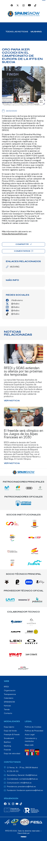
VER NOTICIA (12, 400)
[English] (32, 750)
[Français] (27, 753)
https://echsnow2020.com (14, 233)
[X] (18, 6)
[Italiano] (32, 753)
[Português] (37, 753)
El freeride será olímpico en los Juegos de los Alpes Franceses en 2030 (23, 433)
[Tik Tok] (35, 6)
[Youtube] (29, 6)
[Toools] (23, 836)
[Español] (27, 750)
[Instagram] (23, 6)
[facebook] (5, 803)
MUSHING (36, 31)
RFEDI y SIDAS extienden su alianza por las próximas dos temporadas (23, 371)
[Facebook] (12, 6)
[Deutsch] (37, 750)
